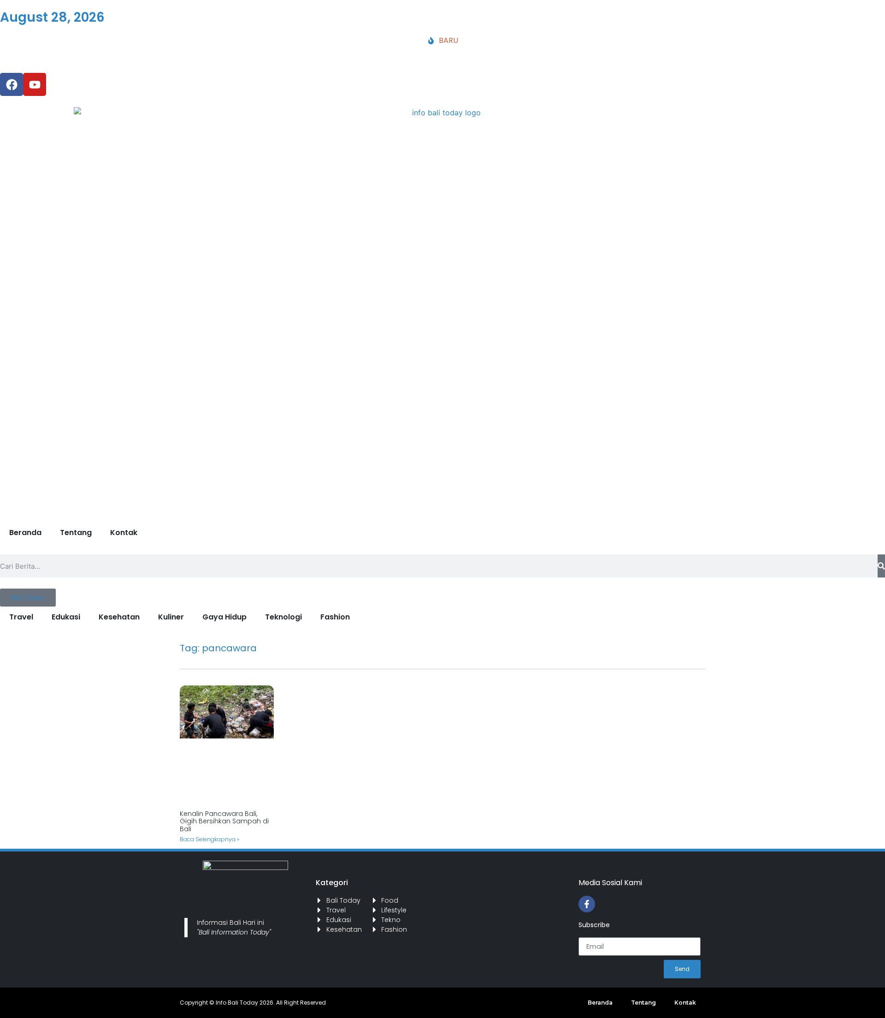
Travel (21, 617)
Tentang (76, 532)
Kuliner (171, 617)
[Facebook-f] (586, 904)
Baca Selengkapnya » (209, 839)
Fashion (335, 617)
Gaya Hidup (224, 617)
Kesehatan (119, 617)
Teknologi (283, 617)
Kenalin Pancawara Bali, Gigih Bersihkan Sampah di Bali (224, 821)
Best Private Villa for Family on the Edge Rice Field (258, 54)
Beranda (25, 532)
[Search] (881, 565)
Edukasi (66, 617)
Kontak (123, 532)
